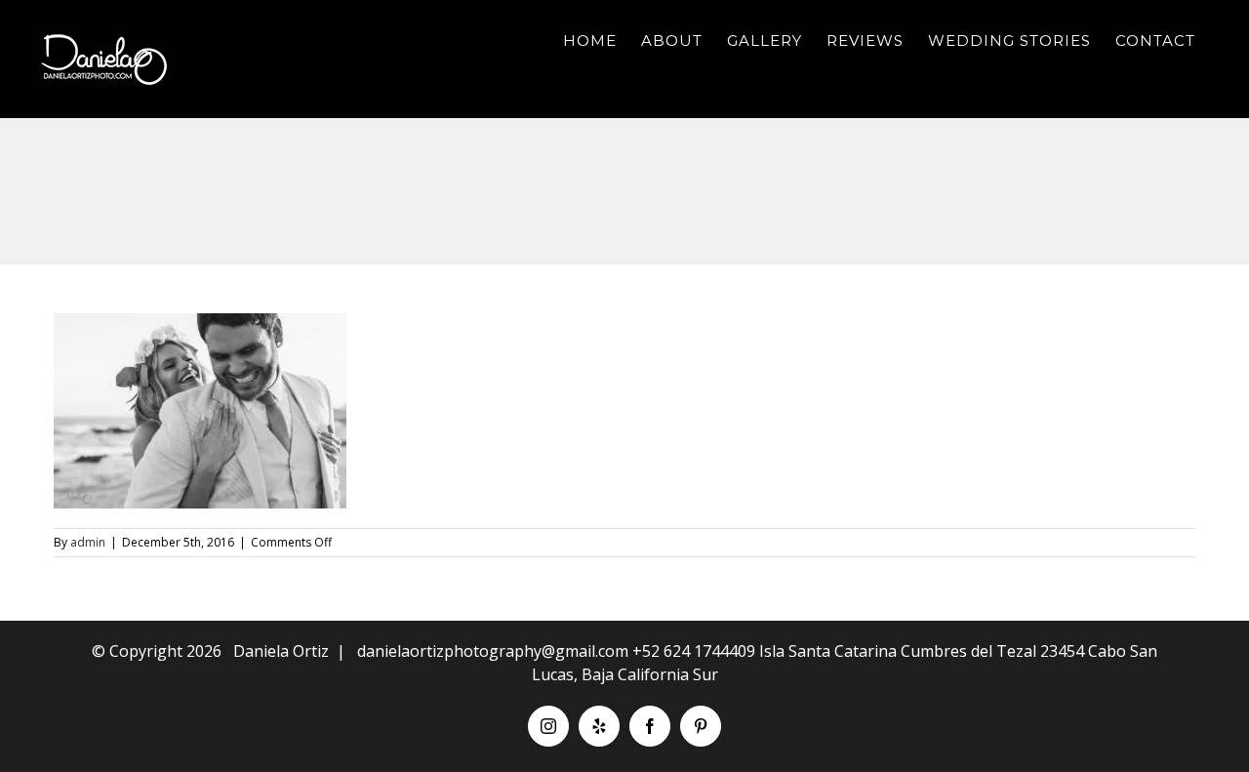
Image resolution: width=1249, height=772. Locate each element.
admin (87, 542)
